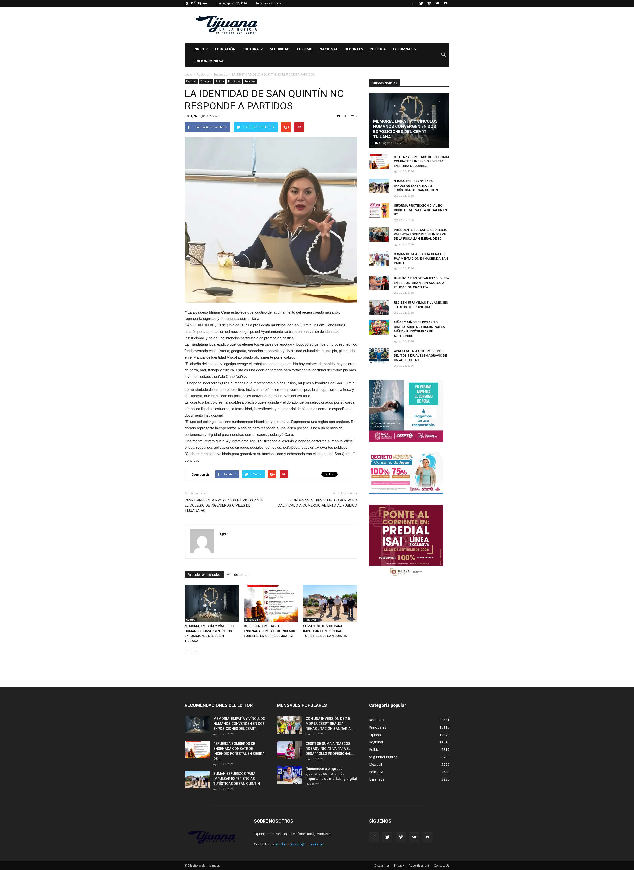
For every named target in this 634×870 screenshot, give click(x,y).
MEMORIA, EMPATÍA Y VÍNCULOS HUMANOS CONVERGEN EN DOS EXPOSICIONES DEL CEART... (239, 724)
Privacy (399, 865)
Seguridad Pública (383, 757)
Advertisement (419, 865)
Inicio (198, 49)
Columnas (403, 49)
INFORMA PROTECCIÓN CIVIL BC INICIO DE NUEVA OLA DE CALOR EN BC (420, 210)
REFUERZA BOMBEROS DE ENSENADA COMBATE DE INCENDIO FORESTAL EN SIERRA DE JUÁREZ (270, 631)
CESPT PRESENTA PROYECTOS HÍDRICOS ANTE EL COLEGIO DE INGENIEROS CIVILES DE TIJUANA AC (224, 505)
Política (378, 49)
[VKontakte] (437, 3)
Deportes (354, 49)
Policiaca (376, 771)
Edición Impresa (208, 60)
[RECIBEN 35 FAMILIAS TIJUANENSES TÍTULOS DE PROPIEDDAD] (379, 307)
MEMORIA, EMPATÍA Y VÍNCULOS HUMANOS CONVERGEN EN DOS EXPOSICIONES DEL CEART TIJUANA (405, 129)
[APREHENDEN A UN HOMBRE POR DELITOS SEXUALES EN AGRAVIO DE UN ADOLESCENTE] (379, 355)
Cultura (190, 619)
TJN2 (194, 116)
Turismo (304, 49)
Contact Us (441, 865)
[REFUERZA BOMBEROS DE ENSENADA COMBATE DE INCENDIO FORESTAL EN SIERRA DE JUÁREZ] (271, 603)
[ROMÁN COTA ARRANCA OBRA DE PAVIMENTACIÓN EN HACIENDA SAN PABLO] (379, 258)
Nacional (328, 49)
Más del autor (237, 575)
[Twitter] (421, 3)
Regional (191, 81)
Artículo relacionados (204, 575)
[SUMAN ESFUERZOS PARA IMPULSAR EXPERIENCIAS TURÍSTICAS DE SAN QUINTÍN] (330, 603)
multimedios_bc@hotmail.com (300, 844)
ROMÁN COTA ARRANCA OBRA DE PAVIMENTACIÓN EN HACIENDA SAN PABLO (421, 258)
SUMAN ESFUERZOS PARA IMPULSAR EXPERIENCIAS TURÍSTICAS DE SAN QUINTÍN (325, 631)
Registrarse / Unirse (268, 3)
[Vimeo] (429, 3)
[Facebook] (413, 3)
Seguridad (280, 49)
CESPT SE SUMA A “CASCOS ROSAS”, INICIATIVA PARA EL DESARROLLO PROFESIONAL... (330, 749)
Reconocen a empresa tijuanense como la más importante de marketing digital (331, 774)
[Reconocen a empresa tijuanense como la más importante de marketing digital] (289, 775)
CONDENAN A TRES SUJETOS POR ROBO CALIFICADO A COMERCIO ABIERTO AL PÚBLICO (317, 503)
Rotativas (250, 81)
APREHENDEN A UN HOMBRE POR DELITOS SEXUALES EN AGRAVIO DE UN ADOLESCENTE (420, 355)
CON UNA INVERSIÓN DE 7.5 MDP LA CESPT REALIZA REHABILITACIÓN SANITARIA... (330, 724)
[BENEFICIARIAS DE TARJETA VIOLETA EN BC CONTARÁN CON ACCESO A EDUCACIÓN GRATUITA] (379, 283)
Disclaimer (381, 865)
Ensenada (205, 81)
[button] (443, 55)
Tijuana (375, 734)
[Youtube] (445, 3)
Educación (225, 49)
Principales (234, 81)
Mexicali (375, 764)
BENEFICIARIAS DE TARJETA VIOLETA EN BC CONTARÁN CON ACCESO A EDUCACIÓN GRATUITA (421, 282)
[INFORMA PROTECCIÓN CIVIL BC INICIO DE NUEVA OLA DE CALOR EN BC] (379, 210)
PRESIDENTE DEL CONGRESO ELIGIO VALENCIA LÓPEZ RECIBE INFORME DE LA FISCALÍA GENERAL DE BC (420, 234)
